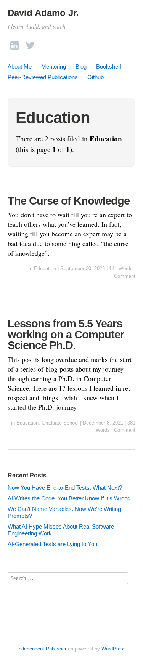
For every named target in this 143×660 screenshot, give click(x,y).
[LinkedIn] (14, 43)
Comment (124, 276)
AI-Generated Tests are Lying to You (52, 544)
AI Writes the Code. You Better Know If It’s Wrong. (70, 498)
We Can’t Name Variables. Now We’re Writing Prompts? (64, 512)
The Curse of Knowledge (69, 201)
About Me (20, 66)
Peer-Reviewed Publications (43, 77)
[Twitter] (30, 43)
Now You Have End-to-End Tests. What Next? (65, 487)
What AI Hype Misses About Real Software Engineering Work (61, 530)
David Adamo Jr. (43, 13)
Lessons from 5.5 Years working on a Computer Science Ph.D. (66, 334)
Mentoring (53, 66)
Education (45, 268)
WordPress (113, 649)
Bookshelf (108, 66)
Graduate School (60, 423)
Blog (81, 66)
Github (95, 77)
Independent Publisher (41, 649)
